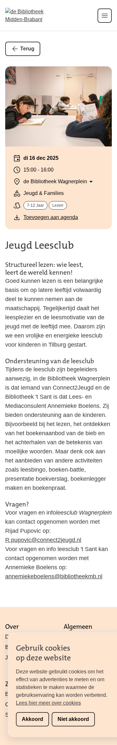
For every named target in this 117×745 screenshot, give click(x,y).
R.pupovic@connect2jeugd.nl (43, 540)
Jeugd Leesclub (39, 245)
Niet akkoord (73, 719)
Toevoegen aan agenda (50, 217)
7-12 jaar (35, 205)
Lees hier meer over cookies (48, 703)
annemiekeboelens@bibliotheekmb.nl (53, 576)
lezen (57, 205)
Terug (27, 48)
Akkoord (32, 719)
